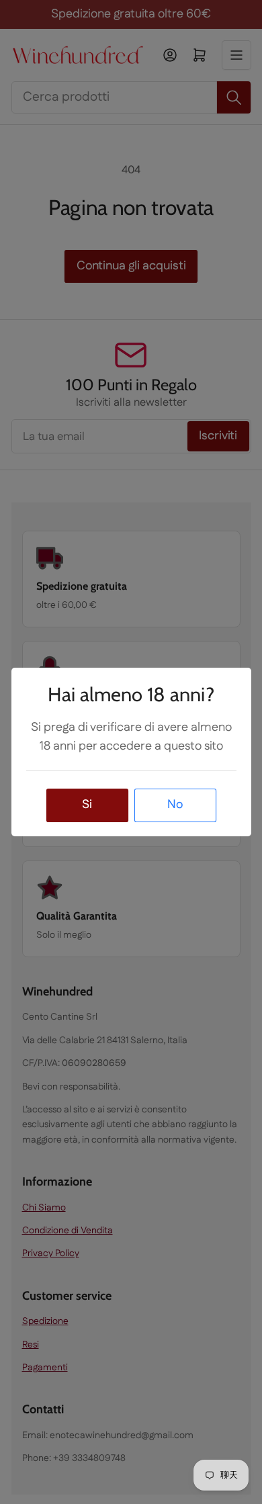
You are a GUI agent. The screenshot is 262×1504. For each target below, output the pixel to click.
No (175, 804)
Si (87, 804)
